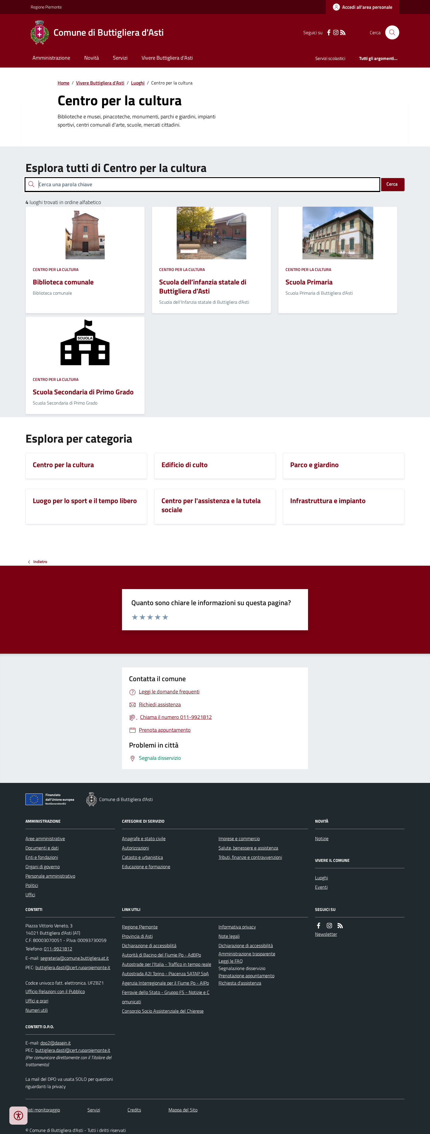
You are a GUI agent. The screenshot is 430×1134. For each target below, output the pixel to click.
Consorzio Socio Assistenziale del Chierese (163, 1010)
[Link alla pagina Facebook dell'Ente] (318, 925)
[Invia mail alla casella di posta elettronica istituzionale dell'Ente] (74, 958)
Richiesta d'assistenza (240, 982)
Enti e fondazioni (41, 857)
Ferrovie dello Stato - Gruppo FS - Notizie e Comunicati (165, 997)
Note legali (229, 936)
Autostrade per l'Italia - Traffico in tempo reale (166, 964)
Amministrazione (51, 58)
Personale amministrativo (50, 875)
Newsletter (326, 934)
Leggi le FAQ (231, 960)
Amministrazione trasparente (247, 953)
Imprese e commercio (239, 838)
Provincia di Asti (137, 936)
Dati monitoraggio (42, 1109)
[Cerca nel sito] (390, 32)
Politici (31, 885)
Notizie (321, 838)
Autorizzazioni (135, 847)
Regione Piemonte (46, 7)
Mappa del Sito (182, 1109)
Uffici (30, 894)
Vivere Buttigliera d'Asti (167, 58)
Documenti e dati (42, 847)
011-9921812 (58, 948)
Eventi (321, 886)
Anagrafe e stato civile (144, 838)
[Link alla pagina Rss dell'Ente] (340, 925)
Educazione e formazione (146, 866)
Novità (91, 58)
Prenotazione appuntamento (246, 975)
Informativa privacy (237, 926)
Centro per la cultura (55, 269)
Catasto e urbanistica (142, 857)
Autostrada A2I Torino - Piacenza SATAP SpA (165, 973)
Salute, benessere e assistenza (248, 847)
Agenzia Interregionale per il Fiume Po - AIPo (165, 982)
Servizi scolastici (330, 58)
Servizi (120, 58)
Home (63, 82)
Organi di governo (42, 866)
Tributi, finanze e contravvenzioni (250, 857)
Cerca (392, 183)
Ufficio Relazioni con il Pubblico (55, 991)
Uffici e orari (36, 1000)
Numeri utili (36, 1010)
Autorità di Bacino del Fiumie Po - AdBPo (161, 954)
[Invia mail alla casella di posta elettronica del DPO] (55, 1043)
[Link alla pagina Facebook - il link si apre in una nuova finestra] (328, 32)
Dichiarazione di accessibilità (149, 945)
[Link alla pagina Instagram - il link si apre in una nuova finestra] (335, 32)
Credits (134, 1109)
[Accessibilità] (18, 1115)
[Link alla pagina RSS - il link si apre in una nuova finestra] (342, 32)
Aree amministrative (45, 838)
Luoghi (138, 82)
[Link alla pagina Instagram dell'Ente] (329, 925)
